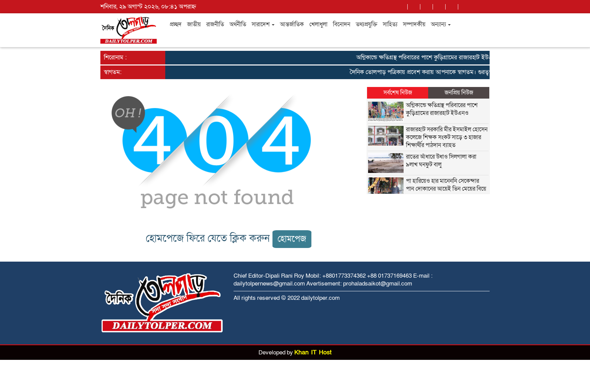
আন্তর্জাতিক (292, 24)
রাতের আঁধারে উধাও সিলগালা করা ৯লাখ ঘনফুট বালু (441, 160)
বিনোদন (341, 24)
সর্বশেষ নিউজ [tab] (397, 93)
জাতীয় (194, 24)
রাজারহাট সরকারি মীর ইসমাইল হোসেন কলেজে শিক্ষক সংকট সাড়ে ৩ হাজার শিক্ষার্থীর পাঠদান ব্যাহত (447, 137)
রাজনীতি (215, 24)
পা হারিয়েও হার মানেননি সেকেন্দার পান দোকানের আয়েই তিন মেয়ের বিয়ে (446, 185)
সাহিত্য (390, 24)
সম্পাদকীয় (414, 24)
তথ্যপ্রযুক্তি (366, 24)
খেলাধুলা (318, 24)
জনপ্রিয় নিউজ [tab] (459, 93)
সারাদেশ (261, 24)
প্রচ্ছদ (176, 24)
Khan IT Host (313, 352)
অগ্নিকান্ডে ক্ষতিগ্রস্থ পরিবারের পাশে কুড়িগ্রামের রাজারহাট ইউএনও (423, 57)
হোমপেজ (292, 239)
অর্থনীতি (237, 24)
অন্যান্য (439, 24)
